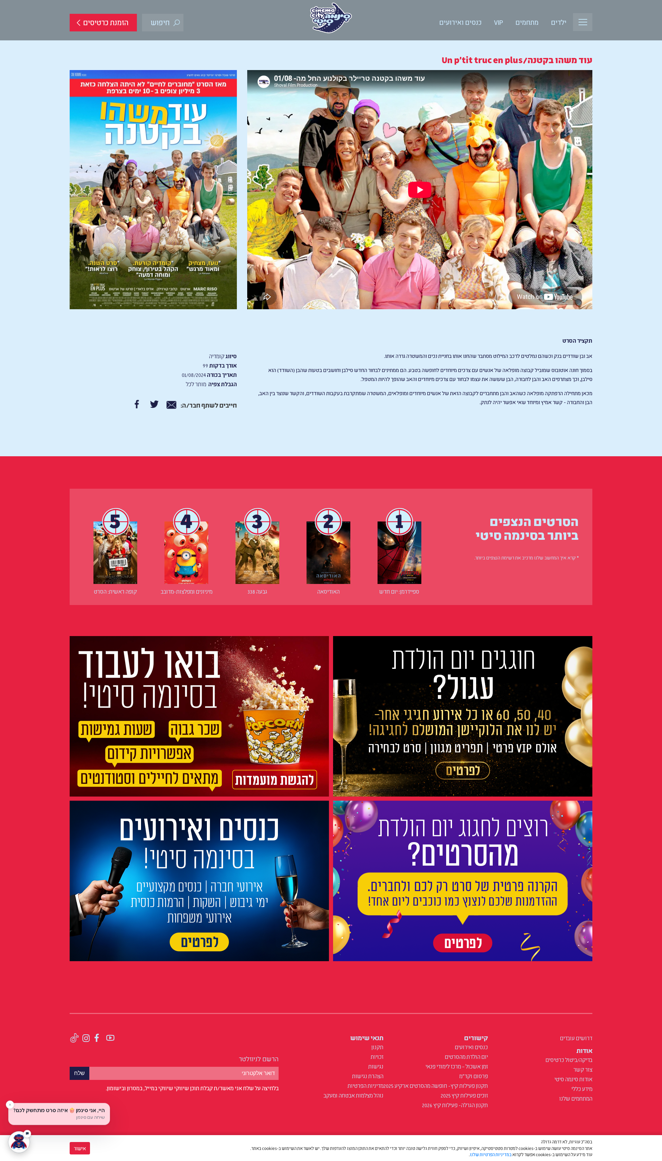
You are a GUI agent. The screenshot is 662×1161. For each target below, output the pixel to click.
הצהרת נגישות (367, 1076)
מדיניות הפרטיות (365, 1085)
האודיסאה (328, 591)
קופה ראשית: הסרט (115, 591)
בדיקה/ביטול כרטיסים (568, 1059)
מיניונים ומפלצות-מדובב (186, 591)
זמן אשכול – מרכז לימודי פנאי (456, 1066)
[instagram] (86, 1038)
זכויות (377, 1056)
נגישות (375, 1066)
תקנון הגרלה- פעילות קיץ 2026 (455, 1105)
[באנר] (462, 718)
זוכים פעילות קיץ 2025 (464, 1095)
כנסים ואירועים (460, 21)
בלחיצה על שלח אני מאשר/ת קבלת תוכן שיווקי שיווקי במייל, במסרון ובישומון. (192, 1088)
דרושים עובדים (576, 1038)
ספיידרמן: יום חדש (399, 591)
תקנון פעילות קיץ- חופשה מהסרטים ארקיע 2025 (435, 1085)
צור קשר (582, 1069)
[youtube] (110, 1038)
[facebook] (97, 1038)
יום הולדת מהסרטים (466, 1056)
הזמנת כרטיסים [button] (106, 22)
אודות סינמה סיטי (573, 1079)
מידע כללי (581, 1088)
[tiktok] (74, 1038)
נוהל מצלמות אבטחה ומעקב (353, 1095)
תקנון (377, 1047)
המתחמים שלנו (575, 1098)
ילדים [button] (558, 21)
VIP (498, 21)
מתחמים (527, 21)
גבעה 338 (257, 591)
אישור (80, 1148)
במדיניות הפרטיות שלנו (491, 1154)
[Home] (331, 18)
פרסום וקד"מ (473, 1076)
